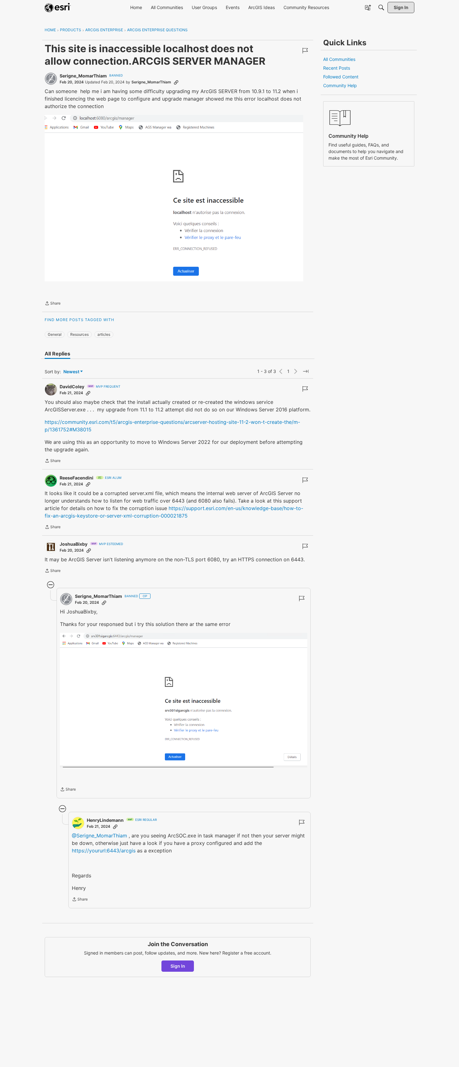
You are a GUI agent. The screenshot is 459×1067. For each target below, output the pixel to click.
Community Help (340, 85)
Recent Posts (336, 68)
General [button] (55, 334)
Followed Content (340, 76)
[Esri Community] (58, 7)
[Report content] (305, 50)
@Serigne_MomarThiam (99, 835)
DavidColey (72, 386)
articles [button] (103, 334)
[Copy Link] (176, 82)
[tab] (57, 353)
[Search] (381, 7)
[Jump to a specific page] (306, 371)
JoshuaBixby (73, 544)
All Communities (339, 59)
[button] (174, 198)
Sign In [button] (177, 966)
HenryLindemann (105, 820)
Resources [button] (79, 334)
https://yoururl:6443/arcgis (104, 850)
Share (53, 304)
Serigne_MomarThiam (83, 75)
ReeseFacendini (76, 477)
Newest (71, 372)
